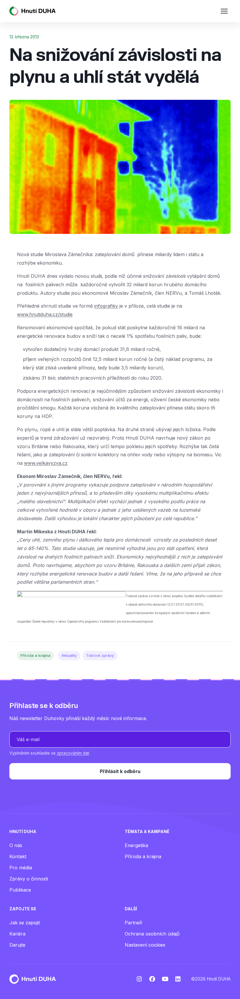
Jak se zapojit (24, 923)
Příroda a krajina (35, 655)
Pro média (20, 868)
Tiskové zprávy (100, 655)
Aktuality (69, 655)
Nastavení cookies (145, 945)
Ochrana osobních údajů (152, 934)
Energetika (136, 845)
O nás (15, 845)
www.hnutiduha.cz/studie (45, 314)
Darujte (17, 945)
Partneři (133, 923)
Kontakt (17, 856)
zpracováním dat (73, 752)
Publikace (20, 890)
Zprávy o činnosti (28, 879)
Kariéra (17, 934)
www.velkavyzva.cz (46, 463)
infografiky (106, 306)
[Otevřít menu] (224, 11)
